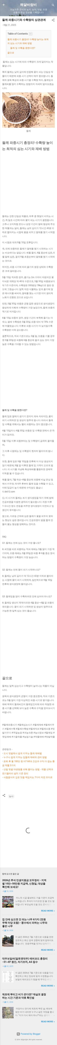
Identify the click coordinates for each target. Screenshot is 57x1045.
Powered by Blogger (30, 1034)
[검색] (53, 5)
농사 (11, 796)
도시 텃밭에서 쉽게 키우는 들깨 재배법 (23, 753)
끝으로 (10, 52)
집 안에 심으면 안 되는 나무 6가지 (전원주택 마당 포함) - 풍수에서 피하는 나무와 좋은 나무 (24, 923)
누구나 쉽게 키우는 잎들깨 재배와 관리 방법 (25, 757)
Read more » (48, 911)
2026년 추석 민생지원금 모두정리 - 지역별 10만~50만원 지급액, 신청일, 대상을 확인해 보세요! (24, 883)
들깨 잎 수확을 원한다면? (22, 48)
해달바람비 (28, 5)
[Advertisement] (28, 183)
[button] (53, 20)
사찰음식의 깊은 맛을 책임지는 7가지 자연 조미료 (28, 777)
